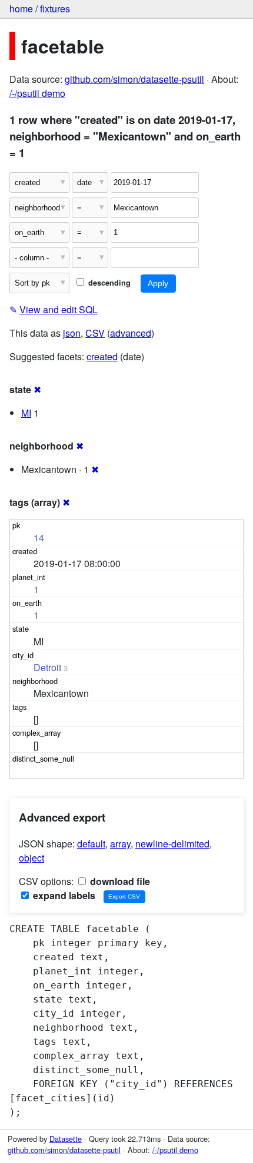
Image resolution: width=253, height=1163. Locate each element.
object (31, 857)
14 (39, 537)
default (91, 843)
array (120, 843)
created (102, 356)
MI (26, 413)
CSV (95, 333)
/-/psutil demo (37, 93)
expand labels (63, 895)
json (72, 333)
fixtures (55, 8)
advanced (130, 333)
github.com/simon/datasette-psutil (134, 79)
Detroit (47, 667)
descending (108, 282)
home (21, 8)
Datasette (65, 1138)
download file (119, 881)
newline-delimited (172, 843)
